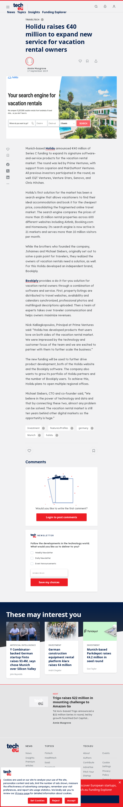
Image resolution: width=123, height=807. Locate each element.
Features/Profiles (59, 428)
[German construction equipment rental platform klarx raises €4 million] (61, 631)
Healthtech (50, 757)
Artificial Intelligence (23, 645)
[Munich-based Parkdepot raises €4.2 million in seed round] (100, 631)
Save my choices (49, 582)
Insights (34, 12)
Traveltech (32, 19)
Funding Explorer (54, 12)
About (86, 753)
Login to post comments (61, 517)
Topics (21, 12)
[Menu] (7, 7)
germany (83, 428)
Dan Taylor (92, 668)
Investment (33, 428)
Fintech (49, 753)
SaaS (47, 762)
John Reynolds (16, 674)
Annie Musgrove (62, 722)
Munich (31, 435)
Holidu (50, 148)
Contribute (88, 762)
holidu (49, 435)
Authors (87, 757)
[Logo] (19, 6)
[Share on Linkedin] (7, 177)
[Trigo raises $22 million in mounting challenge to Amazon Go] (38, 701)
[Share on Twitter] (7, 171)
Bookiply (31, 281)
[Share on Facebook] (7, 164)
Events (106, 753)
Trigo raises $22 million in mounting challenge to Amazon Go (73, 702)
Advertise (88, 767)
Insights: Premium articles (30, 761)
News (11, 12)
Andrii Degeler (55, 670)
